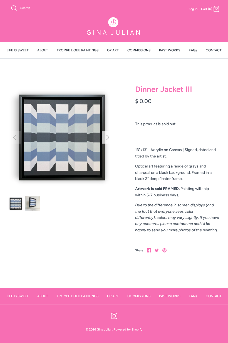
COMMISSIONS (138, 50)
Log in (193, 9)
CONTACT (214, 50)
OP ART (113, 50)
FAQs (193, 50)
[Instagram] (114, 316)
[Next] (108, 137)
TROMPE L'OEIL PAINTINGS (77, 50)
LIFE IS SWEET (18, 50)
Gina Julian (104, 329)
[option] (61, 137)
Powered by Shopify (128, 329)
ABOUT (42, 50)
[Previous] (14, 137)
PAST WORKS (169, 50)
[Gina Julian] (114, 26)
